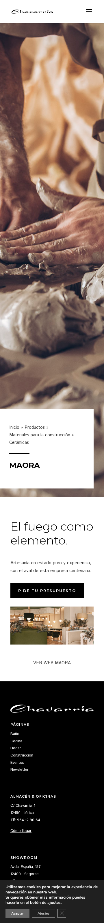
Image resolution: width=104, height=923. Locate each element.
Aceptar (17, 913)
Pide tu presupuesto (47, 590)
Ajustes (43, 913)
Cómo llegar (20, 831)
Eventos (17, 762)
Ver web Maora (52, 663)
